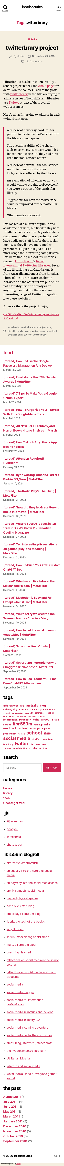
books (7, 788)
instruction (25, 719)
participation (44, 728)
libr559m (22, 723)
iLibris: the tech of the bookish (26, 921)
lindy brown (24, 331)
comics (23, 709)
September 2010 (15, 1141)
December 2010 (14, 1126)
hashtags (32, 716)
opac (33, 728)
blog (43, 705)
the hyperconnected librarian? (26, 1050)
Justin (20, 56)
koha (36, 719)
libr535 (7, 724)
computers (49, 709)
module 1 (9, 728)
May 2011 (10, 1111)
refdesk (21, 734)
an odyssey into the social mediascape (32, 883)
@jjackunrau (15, 821)
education (8, 716)
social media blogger (20, 992)
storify (35, 739)
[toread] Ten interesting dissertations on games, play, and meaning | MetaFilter (30, 549)
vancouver (41, 744)
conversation (17, 713)
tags (50, 739)
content (6, 713)
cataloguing (10, 709)
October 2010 (13, 1136)
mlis (47, 724)
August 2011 (12, 1096)
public (35, 331)
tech (6, 798)
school (53, 331)
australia (26, 327)
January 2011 (12, 1121)
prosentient (9, 733)
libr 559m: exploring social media (28, 937)
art (22, 705)
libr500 (12, 331)
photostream (15, 844)
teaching (8, 744)
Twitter (14, 103)
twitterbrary (19, 94)
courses (39, 712)
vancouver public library (16, 748)
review (44, 331)
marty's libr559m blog (21, 944)
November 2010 (14, 1131)
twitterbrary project (32, 47)
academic (14, 327)
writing (43, 748)
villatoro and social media (23, 1066)
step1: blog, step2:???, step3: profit (30, 1043)
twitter (27, 334)
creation (49, 712)
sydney (43, 739)
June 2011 (10, 1106)
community (36, 709)
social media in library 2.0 (23, 1020)
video (34, 748)
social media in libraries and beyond (30, 1012)
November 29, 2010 (43, 56)
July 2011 (10, 1101)
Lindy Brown (24, 261)
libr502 (55, 719)
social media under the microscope (29, 1035)
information (10, 719)
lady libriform (15, 929)
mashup (38, 724)
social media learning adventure (27, 1027)
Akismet (18, 1164)
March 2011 (11, 1116)
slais (47, 733)
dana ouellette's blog (20, 906)
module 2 (23, 728)
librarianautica (32, 7)
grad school (21, 716)
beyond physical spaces (22, 898)
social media (15, 334)
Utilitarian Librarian (19, 1058)
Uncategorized (14, 803)
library (32, 39)
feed (8, 352)
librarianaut (14, 837)
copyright (29, 713)
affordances (11, 705)
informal (40, 716)
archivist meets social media (25, 890)
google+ (12, 829)
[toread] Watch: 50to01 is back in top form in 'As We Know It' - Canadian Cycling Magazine (29, 528)
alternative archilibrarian (22, 863)
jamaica (46, 327)
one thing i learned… (20, 952)
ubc (32, 744)
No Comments (34, 61)
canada (36, 327)
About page (46, 86)
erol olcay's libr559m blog (24, 913)
